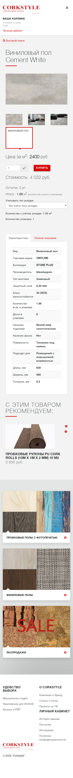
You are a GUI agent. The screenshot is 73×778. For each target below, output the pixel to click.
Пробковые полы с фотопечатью (32, 537)
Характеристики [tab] (18, 238)
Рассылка (45, 724)
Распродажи (16, 652)
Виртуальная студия (15, 698)
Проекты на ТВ (48, 706)
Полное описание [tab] (45, 238)
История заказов (49, 719)
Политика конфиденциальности (52, 737)
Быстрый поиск (15, 40)
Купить (42, 167)
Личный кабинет (13, 30)
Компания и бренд (50, 695)
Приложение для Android (18, 704)
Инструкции (46, 730)
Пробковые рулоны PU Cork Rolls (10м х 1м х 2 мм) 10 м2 (33, 456)
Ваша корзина (14, 18)
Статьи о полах (48, 700)
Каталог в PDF (11, 709)
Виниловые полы (20, 595)
